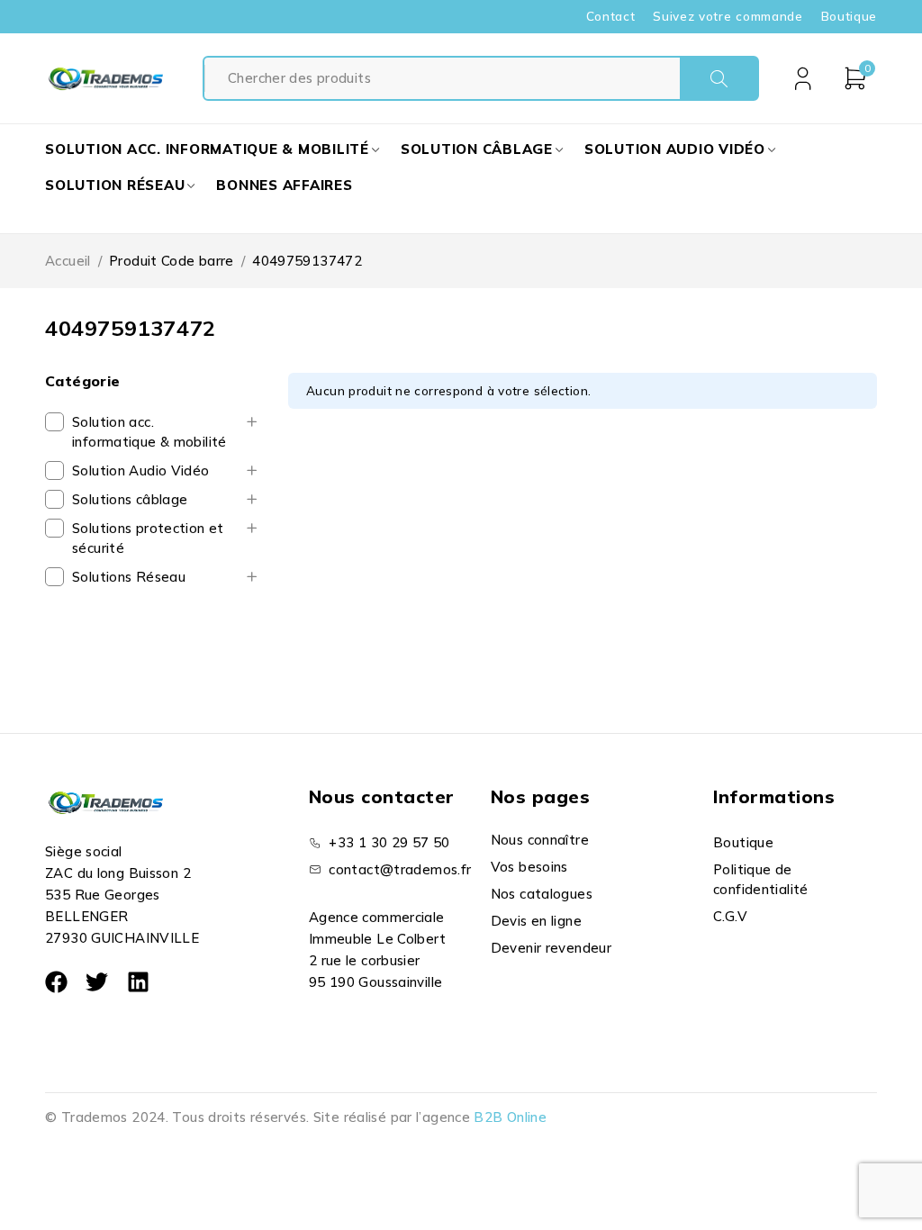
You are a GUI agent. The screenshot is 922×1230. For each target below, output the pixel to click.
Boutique (849, 16)
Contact (611, 16)
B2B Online (510, 1117)
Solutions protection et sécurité (148, 538)
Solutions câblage (129, 499)
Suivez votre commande (727, 16)
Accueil (68, 260)
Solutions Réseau (128, 576)
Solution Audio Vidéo (141, 470)
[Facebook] (56, 982)
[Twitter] (97, 982)
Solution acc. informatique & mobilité (149, 431)
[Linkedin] (138, 982)
